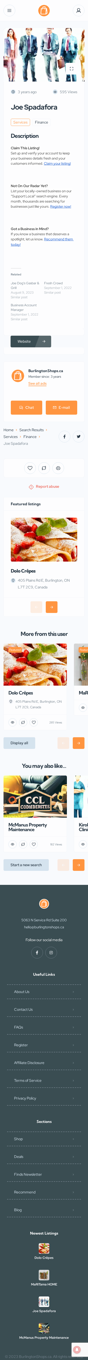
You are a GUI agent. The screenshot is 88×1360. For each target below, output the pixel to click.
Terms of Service (28, 1080)
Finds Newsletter (28, 1174)
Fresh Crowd (53, 283)
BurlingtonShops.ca (45, 371)
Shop (18, 1138)
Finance (30, 436)
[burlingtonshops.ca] (44, 10)
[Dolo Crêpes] (44, 1248)
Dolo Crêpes (23, 571)
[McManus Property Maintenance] (44, 1328)
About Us (21, 991)
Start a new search (26, 864)
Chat (29, 407)
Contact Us (23, 1009)
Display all (19, 743)
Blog (18, 1209)
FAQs (18, 1027)
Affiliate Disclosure (29, 1062)
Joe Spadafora (44, 1311)
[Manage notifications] (77, 1349)
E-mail (64, 407)
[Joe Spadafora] (44, 1301)
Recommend (24, 1192)
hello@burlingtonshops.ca (44, 927)
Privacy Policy (25, 1098)
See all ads (37, 383)
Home (9, 429)
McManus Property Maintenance (44, 1337)
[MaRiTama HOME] (44, 1275)
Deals (18, 1156)
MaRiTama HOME (44, 1284)
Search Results (31, 429)
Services (11, 436)
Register (21, 1045)
